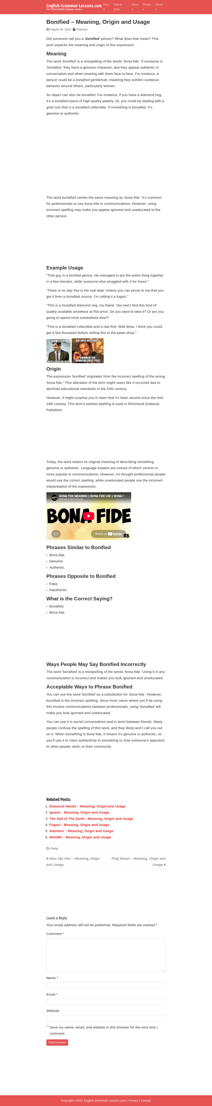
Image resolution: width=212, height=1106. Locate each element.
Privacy (133, 1100)
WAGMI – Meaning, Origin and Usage (80, 837)
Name (52, 978)
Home (106, 7)
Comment (55, 934)
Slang (54, 848)
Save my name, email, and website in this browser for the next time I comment (104, 1030)
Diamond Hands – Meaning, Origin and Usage (87, 806)
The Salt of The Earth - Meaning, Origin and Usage (91, 819)
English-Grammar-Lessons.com (74, 5)
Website (52, 1011)
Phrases (147, 7)
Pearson (81, 29)
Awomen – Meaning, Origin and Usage (81, 831)
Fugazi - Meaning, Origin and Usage (79, 825)
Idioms (135, 7)
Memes (159, 7)
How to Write (118, 7)
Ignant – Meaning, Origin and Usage (79, 812)
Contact (146, 1100)
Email (52, 994)
